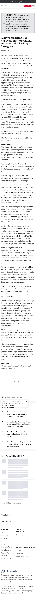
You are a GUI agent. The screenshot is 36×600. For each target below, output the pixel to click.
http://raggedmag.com (9, 157)
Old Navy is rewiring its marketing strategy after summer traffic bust (17, 414)
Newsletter (4, 542)
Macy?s (4, 138)
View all (4, 503)
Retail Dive (19, 554)
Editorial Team (6, 536)
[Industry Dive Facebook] (7, 522)
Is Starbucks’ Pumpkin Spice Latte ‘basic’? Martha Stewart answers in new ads (19, 424)
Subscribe (27, 6)
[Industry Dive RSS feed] (14, 522)
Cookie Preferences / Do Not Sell (12, 593)
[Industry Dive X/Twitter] (11, 522)
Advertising (19, 535)
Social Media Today (22, 557)
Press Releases (6, 550)
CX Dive (19, 551)
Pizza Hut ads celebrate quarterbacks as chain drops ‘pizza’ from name (18, 434)
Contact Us (5, 539)
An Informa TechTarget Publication (18, 2)
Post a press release (14, 503)
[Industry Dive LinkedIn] (3, 522)
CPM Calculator (6, 558)
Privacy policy (5, 591)
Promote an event (22, 541)
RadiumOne (25, 107)
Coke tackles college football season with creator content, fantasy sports (19, 444)
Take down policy (26, 591)
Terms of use (15, 591)
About (3, 533)
